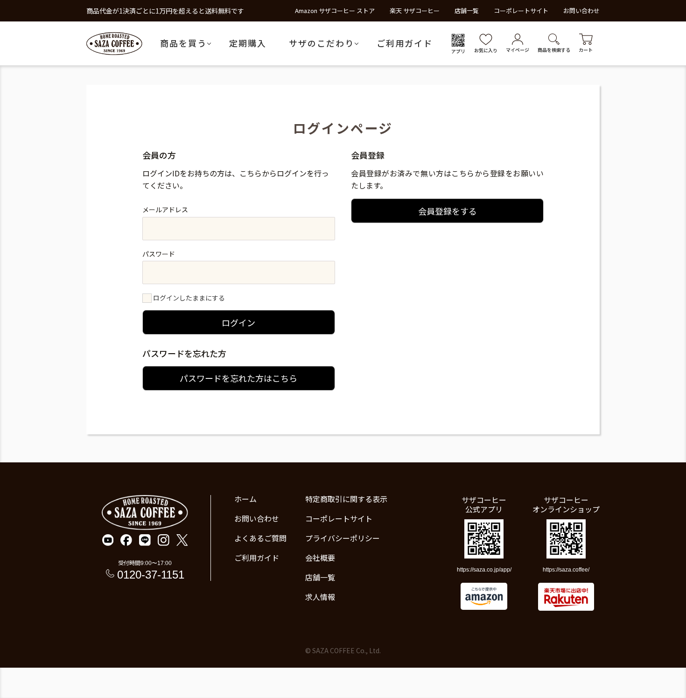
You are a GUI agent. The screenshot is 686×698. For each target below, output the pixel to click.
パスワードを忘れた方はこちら (238, 378)
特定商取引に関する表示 (346, 499)
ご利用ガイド (405, 43)
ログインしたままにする (189, 297)
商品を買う (183, 43)
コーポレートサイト (521, 10)
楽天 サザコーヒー (415, 10)
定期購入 (247, 43)
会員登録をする (447, 211)
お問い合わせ (581, 10)
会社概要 (320, 557)
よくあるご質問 (260, 538)
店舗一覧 (467, 10)
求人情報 (320, 596)
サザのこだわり (321, 43)
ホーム (245, 499)
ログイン (238, 322)
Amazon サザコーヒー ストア (335, 10)
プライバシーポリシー (342, 538)
